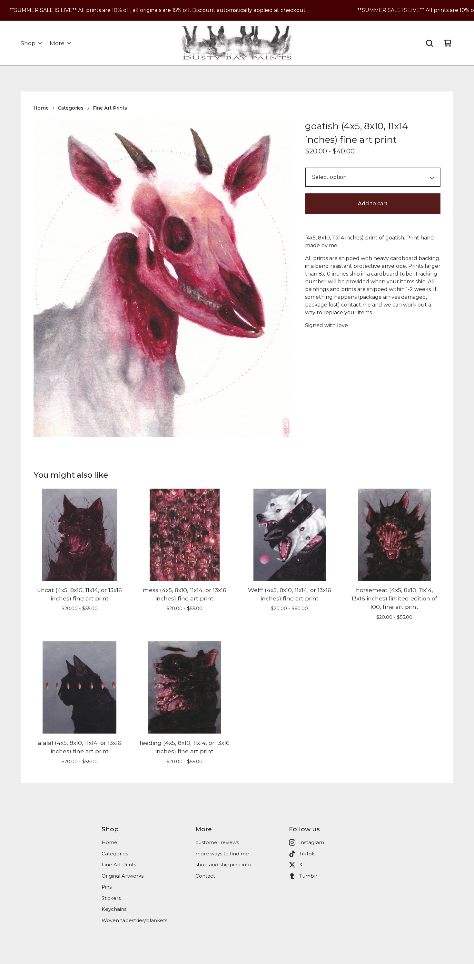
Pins (107, 887)
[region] (237, 10)
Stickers (111, 898)
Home (41, 108)
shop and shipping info (223, 865)
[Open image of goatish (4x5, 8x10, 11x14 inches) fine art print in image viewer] (162, 278)
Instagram (311, 842)
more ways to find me (222, 854)
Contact (205, 876)
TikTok (307, 854)
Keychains (114, 909)
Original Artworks (122, 876)
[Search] (429, 43)
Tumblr (308, 876)
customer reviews (217, 842)
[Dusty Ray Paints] (237, 43)
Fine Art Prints (110, 108)
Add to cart (373, 203)
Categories (71, 108)
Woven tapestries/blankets (134, 920)
